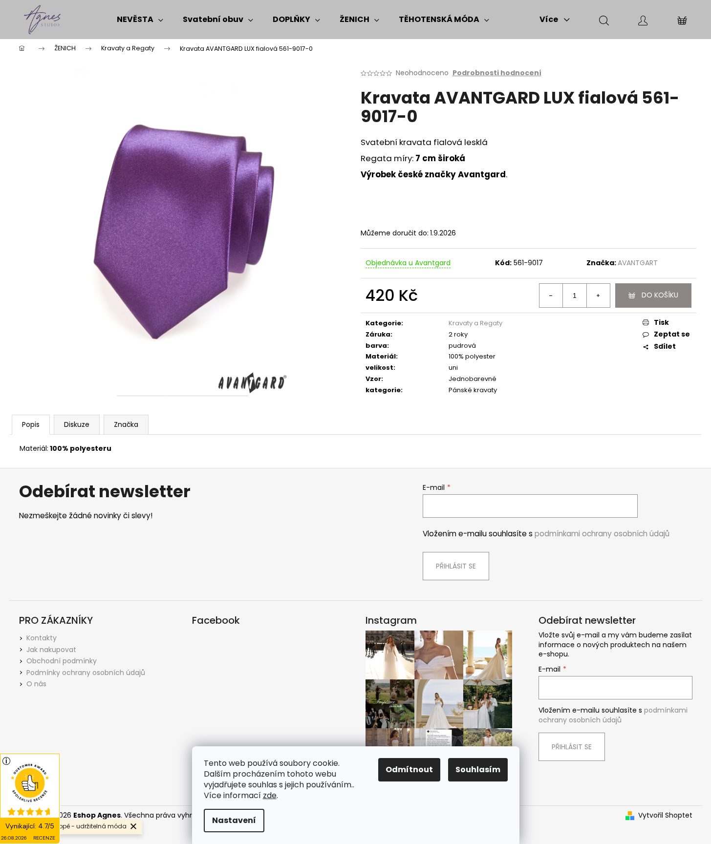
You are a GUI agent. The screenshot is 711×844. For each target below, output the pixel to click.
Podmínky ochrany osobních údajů (85, 672)
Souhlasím (477, 769)
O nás (36, 684)
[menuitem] (140, 19)
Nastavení (234, 820)
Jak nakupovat (51, 649)
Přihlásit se (456, 566)
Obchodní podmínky (61, 661)
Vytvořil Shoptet (665, 815)
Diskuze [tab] (76, 424)
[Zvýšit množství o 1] (598, 295)
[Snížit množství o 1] (551, 295)
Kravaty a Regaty (475, 323)
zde (270, 795)
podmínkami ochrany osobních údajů (602, 533)
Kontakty (41, 638)
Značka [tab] (126, 424)
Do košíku (660, 295)
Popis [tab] (31, 424)
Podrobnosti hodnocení (496, 73)
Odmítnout (409, 769)
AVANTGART (638, 263)
